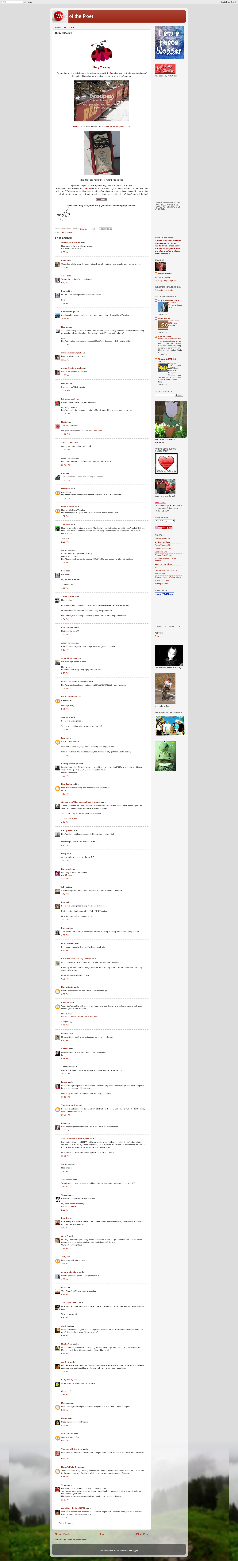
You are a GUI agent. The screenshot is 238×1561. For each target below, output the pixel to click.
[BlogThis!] (103, 228)
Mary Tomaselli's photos (169, 300)
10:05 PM (65, 1074)
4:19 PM (65, 845)
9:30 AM (64, 252)
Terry (63, 1485)
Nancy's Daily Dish (70, 1467)
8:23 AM (64, 1410)
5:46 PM (65, 1425)
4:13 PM (65, 794)
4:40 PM (65, 861)
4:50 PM (65, 920)
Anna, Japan (67, 442)
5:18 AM (64, 1294)
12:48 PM (65, 465)
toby (63, 887)
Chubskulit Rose (69, 697)
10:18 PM (65, 1097)
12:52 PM (65, 498)
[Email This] (100, 228)
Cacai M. (65, 1003)
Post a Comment (66, 1523)
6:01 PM (65, 979)
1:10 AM (64, 1171)
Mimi (157, 567)
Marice (64, 1418)
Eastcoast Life (161, 552)
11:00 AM (65, 344)
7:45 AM (64, 1372)
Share (157, 636)
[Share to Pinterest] (111, 228)
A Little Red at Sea (69, 819)
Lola (63, 291)
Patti (63, 902)
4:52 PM (65, 935)
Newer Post (62, 1534)
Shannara (65, 717)
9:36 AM (64, 267)
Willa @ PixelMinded (70, 242)
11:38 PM (65, 1130)
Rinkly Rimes (67, 830)
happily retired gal (69, 764)
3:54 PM (65, 755)
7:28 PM (65, 1025)
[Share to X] (105, 228)
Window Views (164, 337)
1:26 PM (65, 542)
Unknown (65, 489)
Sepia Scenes (164, 318)
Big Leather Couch (163, 542)
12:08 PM (65, 390)
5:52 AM (64, 1318)
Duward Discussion (163, 549)
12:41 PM (65, 450)
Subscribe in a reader (164, 290)
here (109, 461)
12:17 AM (65, 1500)
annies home (67, 1434)
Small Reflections (89, 770)
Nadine (64, 383)
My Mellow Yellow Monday (72, 1204)
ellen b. (64, 1033)
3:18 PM (65, 650)
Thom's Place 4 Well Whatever (168, 577)
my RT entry (66, 875)
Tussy (64, 1195)
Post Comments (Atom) (77, 1540)
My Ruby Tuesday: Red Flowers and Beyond (80, 1016)
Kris (63, 738)
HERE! (77, 580)
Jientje (64, 1326)
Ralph (64, 327)
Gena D (64, 1236)
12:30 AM (65, 1156)
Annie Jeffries (67, 597)
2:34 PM (65, 619)
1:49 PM (65, 563)
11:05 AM (65, 360)
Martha (64, 1403)
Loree (64, 928)
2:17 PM (65, 588)
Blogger (134, 1551)
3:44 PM (65, 730)
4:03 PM (65, 776)
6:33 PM (65, 1459)
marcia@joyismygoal (71, 353)
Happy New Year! (172, 365)
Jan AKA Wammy (69, 658)
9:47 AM (64, 303)
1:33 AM (64, 1210)
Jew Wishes (66, 1180)
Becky (64, 1082)
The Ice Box (160, 574)
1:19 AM (64, 1187)
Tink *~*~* (65, 525)
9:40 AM (64, 283)
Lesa (63, 1123)
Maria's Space (67, 507)
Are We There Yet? (163, 539)
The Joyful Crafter (69, 1303)
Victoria (64, 1049)
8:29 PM (65, 1058)
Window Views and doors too (169, 339)
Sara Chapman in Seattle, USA (75, 1139)
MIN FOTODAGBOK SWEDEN (74, 681)
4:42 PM (65, 879)
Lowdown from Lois (163, 564)
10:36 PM (65, 1115)
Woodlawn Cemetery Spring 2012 (175, 305)
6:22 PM (65, 994)
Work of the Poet (74, 16)
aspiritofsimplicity (69, 1272)
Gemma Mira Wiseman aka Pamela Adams (80, 802)
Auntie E (65, 1362)
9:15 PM (65, 1477)
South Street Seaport (113, 126)
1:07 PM (65, 516)
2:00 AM (64, 1518)
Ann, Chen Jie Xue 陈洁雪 (73, 1508)
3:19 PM (65, 673)
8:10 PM (65, 1040)
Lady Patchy (67, 1380)
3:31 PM (65, 688)
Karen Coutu (67, 987)
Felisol (64, 260)
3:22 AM (64, 1248)
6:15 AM (64, 1336)
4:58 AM (64, 1279)
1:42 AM (64, 1228)
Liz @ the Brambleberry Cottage (76, 959)
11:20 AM (65, 375)
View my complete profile (166, 280)
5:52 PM (65, 951)
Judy (63, 1257)
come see (98, 431)
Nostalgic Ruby (67, 705)
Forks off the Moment (164, 555)
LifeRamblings (68, 312)
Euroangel (66, 869)
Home (102, 1534)
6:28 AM (64, 1353)
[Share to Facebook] (108, 228)
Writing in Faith (161, 584)
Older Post (142, 1534)
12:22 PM (65, 434)
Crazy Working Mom (164, 545)
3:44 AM (64, 1264)
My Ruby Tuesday (69, 1206)
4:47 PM (65, 894)
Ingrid (64, 1218)
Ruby (63, 854)
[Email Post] (94, 229)
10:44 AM (65, 319)
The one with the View (71, 1449)
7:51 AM (64, 1395)
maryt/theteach (165, 273)
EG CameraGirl (68, 399)
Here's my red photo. (70, 1093)
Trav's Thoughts (162, 580)
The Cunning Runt (70, 1105)
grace (64, 276)
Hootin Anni (66, 1344)
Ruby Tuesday (68, 232)
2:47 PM (65, 635)
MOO (63, 1287)
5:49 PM (65, 1441)
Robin (64, 422)
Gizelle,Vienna (68, 628)
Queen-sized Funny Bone (166, 570)
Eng (63, 473)
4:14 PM (65, 822)
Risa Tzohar (66, 784)
